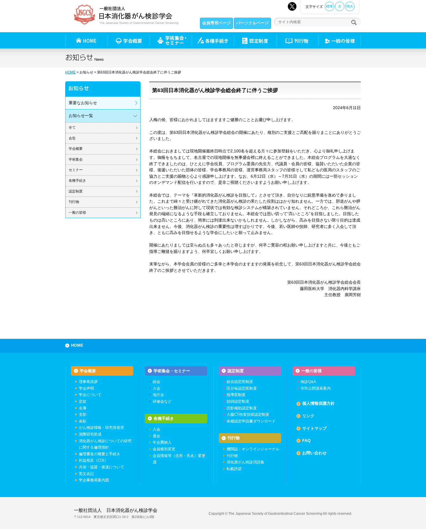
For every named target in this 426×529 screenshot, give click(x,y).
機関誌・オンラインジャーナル (253, 449)
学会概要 (76, 149)
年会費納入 (162, 442)
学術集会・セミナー (172, 370)
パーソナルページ (252, 23)
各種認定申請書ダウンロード (251, 421)
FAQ (306, 440)
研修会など (162, 401)
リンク (308, 415)
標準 (329, 6)
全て (72, 127)
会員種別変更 (164, 449)
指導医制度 (236, 395)
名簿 (82, 408)
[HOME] (86, 40)
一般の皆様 (77, 212)
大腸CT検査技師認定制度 (248, 414)
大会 (156, 388)
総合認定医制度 (240, 381)
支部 (82, 414)
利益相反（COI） (93, 460)
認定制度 (255, 40)
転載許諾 (234, 469)
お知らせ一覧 (81, 115)
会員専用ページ (216, 23)
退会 (156, 436)
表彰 (82, 421)
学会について (90, 395)
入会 (156, 429)
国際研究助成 (90, 434)
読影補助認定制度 (242, 408)
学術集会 (76, 159)
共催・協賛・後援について (101, 467)
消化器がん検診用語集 (245, 462)
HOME (70, 72)
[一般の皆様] (339, 40)
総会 (156, 381)
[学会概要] (129, 40)
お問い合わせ (314, 453)
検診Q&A (308, 381)
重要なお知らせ (83, 102)
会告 (72, 138)
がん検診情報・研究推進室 (101, 427)
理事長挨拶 (88, 381)
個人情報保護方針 (318, 403)
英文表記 (86, 474)
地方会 (158, 395)
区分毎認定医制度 (242, 388)
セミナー (76, 170)
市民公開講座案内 (316, 388)
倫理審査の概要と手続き (99, 454)
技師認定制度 (238, 401)
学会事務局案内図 (94, 480)
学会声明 (86, 388)
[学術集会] (171, 40)
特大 (349, 6)
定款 (82, 401)
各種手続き (213, 40)
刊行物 (297, 40)
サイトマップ (314, 428)
